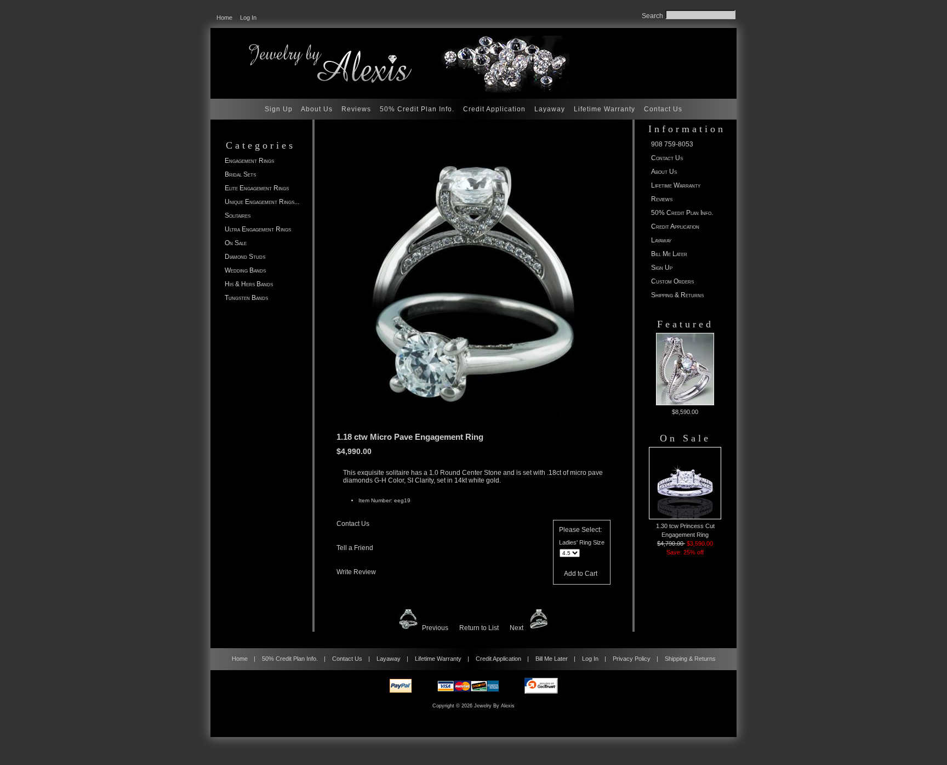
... (262, 202)
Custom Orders (672, 281)
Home (224, 17)
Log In (248, 17)
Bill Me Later (669, 254)
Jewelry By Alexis (494, 706)
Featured (685, 324)
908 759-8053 (672, 144)
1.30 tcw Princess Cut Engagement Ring (685, 530)
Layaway (549, 109)
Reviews (356, 109)
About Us (317, 109)
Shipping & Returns (677, 295)
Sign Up (279, 109)
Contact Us (663, 109)
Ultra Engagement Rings (258, 229)
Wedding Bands (245, 270)
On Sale (236, 243)
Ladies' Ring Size (581, 542)
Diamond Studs (245, 256)
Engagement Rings (249, 161)
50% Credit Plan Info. (417, 109)
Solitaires (237, 215)
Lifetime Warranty (604, 109)
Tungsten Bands (246, 298)
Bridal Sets (240, 174)
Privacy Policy (632, 658)
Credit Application (494, 109)
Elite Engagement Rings (257, 188)
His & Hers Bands (249, 284)
